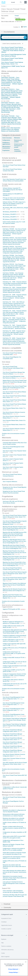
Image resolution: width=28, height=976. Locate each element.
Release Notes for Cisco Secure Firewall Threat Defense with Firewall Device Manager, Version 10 (14, 382)
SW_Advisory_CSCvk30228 (10, 219)
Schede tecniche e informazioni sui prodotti (19, 145)
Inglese (25, 26)
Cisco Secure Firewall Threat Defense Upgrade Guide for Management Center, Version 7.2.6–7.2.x (15, 573)
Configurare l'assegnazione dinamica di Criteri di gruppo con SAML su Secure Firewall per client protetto (14, 675)
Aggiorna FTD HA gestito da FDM (11, 609)
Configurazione (6, 140)
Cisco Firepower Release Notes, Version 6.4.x (14, 420)
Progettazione (5, 150)
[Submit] (25, 37)
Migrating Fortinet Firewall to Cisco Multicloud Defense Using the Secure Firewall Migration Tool (14, 585)
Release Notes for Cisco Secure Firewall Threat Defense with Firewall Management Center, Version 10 (14, 388)
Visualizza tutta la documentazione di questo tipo (13, 434)
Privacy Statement (13, 969)
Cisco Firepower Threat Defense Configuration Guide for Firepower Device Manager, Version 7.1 (14, 726)
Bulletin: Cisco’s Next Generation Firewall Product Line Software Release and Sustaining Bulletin (10, 129)
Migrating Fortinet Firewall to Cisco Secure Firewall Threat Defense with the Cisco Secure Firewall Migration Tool (14, 552)
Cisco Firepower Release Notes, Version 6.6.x (14, 424)
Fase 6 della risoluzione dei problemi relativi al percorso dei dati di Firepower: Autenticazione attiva (14, 872)
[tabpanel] (14, 58)
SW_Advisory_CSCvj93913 (10, 214)
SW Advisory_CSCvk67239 (10, 211)
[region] (14, 967)
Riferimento (17, 137)
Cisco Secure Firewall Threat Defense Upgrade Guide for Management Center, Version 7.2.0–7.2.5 (15, 517)
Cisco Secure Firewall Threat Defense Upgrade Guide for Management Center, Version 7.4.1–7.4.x (15, 579)
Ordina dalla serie (20, 19)
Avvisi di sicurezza (7, 137)
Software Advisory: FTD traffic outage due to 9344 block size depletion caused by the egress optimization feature (14, 203)
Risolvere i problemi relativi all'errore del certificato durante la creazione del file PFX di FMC (14, 828)
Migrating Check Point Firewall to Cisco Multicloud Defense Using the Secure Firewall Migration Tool (14, 596)
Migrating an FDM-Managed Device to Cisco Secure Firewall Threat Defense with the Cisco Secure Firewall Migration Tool (14, 541)
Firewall (17, 15)
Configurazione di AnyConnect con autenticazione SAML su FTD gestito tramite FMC (14, 653)
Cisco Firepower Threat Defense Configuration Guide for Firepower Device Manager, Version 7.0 (14, 720)
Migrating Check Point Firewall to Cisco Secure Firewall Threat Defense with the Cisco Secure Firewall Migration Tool (14, 558)
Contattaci (16, 27)
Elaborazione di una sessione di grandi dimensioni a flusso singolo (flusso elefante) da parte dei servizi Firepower (14, 878)
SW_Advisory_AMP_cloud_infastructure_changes (15, 207)
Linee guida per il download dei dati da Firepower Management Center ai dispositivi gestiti (14, 883)
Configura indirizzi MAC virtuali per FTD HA (14, 657)
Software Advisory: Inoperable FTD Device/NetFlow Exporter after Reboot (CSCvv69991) (12, 190)
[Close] (25, 962)
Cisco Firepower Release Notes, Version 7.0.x (14, 408)
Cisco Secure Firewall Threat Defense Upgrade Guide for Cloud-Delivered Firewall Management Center (15, 522)
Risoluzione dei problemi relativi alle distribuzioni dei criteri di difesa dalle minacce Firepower (14, 866)
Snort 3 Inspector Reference (10, 481)
